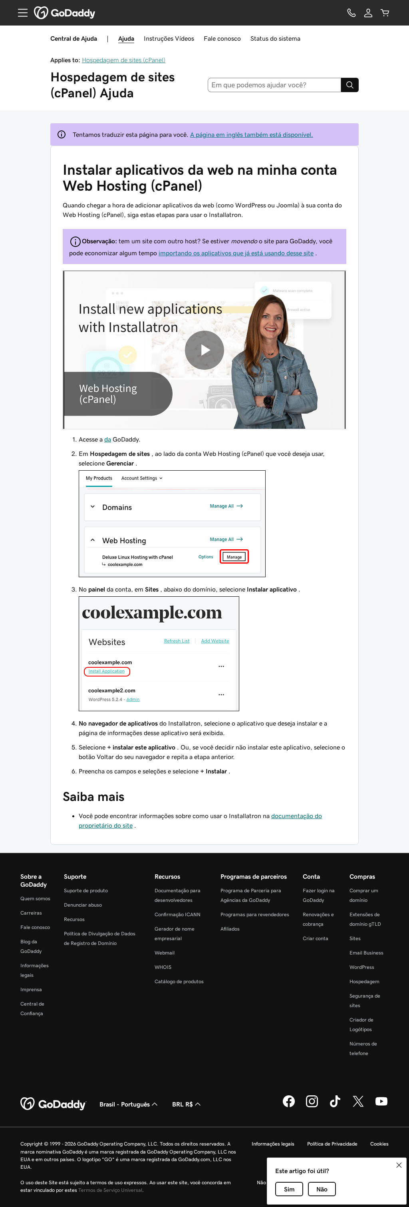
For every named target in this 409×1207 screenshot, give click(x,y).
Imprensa (31, 989)
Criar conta (315, 938)
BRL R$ (182, 1104)
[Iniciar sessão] (368, 12)
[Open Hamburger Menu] (19, 13)
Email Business (366, 952)
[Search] (350, 85)
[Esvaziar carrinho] (385, 12)
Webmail (165, 952)
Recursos (74, 919)
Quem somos (35, 898)
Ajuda (126, 38)
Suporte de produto (86, 890)
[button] (399, 1165)
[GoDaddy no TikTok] (335, 1106)
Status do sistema (275, 38)
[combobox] (274, 85)
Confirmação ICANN (178, 914)
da (107, 439)
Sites (355, 938)
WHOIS (163, 967)
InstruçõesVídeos (169, 38)
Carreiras (31, 912)
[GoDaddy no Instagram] (312, 1106)
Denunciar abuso (83, 904)
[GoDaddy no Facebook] (289, 1106)
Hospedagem (364, 981)
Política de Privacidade (332, 1143)
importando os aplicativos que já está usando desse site (236, 253)
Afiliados (230, 928)
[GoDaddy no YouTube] (381, 1106)
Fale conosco (222, 38)
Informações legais (273, 1143)
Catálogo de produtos (179, 981)
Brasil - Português (124, 1104)
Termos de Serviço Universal (110, 1190)
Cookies (379, 1143)
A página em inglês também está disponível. (251, 134)
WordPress (361, 967)
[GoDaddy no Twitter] (358, 1106)
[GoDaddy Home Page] (53, 1104)
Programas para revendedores (254, 914)
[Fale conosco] (351, 12)
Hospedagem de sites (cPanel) (123, 60)
